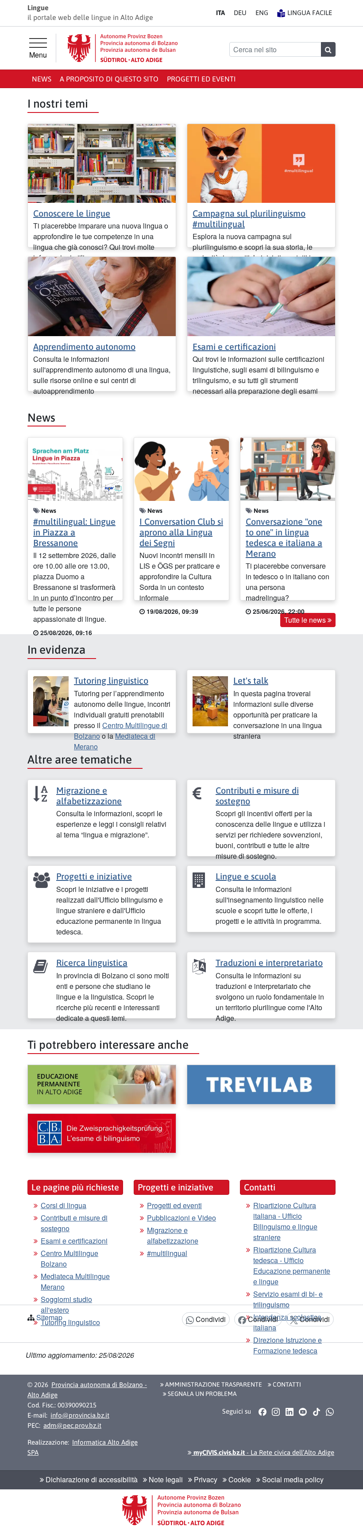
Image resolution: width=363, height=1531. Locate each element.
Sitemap (49, 1317)
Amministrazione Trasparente (213, 1384)
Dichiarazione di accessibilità (91, 1479)
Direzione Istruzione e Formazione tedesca (287, 1345)
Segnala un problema (201, 1393)
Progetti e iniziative (94, 876)
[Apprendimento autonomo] (102, 296)
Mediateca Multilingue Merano (75, 1281)
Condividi (210, 1319)
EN (261, 12)
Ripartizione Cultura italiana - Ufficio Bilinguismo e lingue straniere (285, 1221)
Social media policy (292, 1479)
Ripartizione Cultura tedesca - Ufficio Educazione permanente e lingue (291, 1265)
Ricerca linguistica (91, 962)
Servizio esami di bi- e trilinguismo (288, 1299)
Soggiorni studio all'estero (66, 1304)
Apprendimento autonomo (84, 346)
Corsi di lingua (63, 1205)
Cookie (239, 1479)
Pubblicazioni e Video (181, 1218)
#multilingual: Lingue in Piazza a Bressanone (74, 532)
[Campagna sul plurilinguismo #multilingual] (261, 162)
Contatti (286, 1384)
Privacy (204, 1479)
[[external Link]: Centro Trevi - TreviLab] (261, 1084)
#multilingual (167, 1253)
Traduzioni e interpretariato (269, 962)
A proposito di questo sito (109, 79)
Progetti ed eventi (201, 79)
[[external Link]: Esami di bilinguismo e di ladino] (102, 1133)
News (41, 79)
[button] (262, 1411)
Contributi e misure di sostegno (74, 1223)
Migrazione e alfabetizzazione (89, 795)
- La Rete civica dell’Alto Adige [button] (263, 1452)
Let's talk (250, 680)
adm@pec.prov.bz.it (72, 1425)
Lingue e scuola (246, 876)
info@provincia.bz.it (79, 1415)
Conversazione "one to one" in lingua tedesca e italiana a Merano (284, 537)
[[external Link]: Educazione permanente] (102, 1084)
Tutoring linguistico (111, 680)
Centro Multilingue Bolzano (69, 1258)
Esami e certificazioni (234, 346)
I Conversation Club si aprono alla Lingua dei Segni (181, 532)
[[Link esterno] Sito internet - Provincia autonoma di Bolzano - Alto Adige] (122, 48)
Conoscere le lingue (71, 213)
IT (220, 12)
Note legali (165, 1479)
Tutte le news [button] (306, 620)
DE (240, 12)
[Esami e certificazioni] (261, 296)
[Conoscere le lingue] (102, 162)
